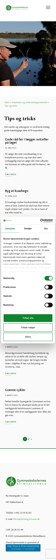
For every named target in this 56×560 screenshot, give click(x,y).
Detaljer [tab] (28, 228)
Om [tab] (46, 228)
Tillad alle (28, 318)
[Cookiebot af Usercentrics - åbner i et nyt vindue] (40, 221)
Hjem (6, 102)
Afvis (28, 337)
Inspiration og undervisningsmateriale (30, 102)
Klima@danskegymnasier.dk (26, 519)
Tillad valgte (28, 327)
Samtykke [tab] (10, 228)
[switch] (49, 287)
